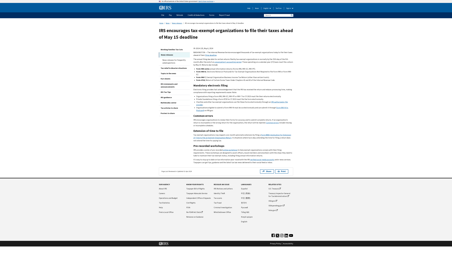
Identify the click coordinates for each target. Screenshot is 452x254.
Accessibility (288, 243)
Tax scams (218, 198)
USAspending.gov (275, 205)
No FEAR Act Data (193, 212)
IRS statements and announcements (169, 85)
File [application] (162, 15)
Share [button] (268, 171)
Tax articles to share (169, 108)
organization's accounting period (228, 62)
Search (291, 15)
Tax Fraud (217, 203)
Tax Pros (279, 8)
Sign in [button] (288, 8)
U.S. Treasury (273, 188)
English (266, 8)
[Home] (165, 7)
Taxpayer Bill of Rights (195, 188)
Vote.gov (272, 210)
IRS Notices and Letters (223, 188)
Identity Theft (219, 193)
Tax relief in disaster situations (174, 68)
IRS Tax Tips (166, 92)
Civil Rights (191, 203)
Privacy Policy (275, 243)
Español (244, 188)
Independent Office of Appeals (198, 198)
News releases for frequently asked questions (174, 61)
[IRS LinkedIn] (286, 235)
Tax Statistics (164, 203)
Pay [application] (170, 15)
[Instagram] (282, 235)
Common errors (272, 122)
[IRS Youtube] (291, 235)
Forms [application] (211, 15)
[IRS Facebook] (273, 235)
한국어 (244, 203)
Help (248, 8)
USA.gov (271, 201)
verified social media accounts (262, 159)
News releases (177, 23)
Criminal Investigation (223, 207)
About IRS (163, 188)
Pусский (244, 207)
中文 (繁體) (245, 198)
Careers (162, 193)
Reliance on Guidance (194, 217)
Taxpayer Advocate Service (196, 193)
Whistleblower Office (222, 212)
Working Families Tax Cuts (172, 49)
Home (161, 23)
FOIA (188, 207)
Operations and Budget (168, 198)
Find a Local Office (166, 212)
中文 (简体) (245, 193)
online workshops (230, 150)
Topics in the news (168, 73)
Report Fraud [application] (224, 15)
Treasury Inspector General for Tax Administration (279, 194)
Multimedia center (168, 102)
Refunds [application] (179, 15)
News (257, 8)
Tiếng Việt (245, 212)
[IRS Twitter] (277, 235)
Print (283, 171)
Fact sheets (165, 78)
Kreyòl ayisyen (247, 217)
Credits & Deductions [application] (196, 15)
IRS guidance (166, 97)
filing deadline (211, 55)
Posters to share (168, 113)
